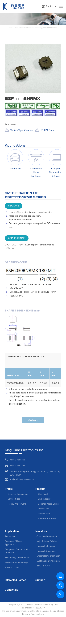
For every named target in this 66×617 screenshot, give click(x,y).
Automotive (10, 536)
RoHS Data (47, 130)
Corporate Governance (47, 536)
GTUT (22, 605)
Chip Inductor (44, 499)
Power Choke (44, 513)
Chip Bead (43, 494)
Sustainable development (48, 561)
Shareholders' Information (48, 556)
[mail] (60, 576)
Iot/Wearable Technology (33, 28)
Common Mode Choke (48, 504)
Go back (33, 420)
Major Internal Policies (47, 541)
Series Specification (21, 130)
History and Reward (17, 504)
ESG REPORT (43, 565)
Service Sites (14, 499)
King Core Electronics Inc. (25, 450)
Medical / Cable (12, 567)
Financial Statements (46, 551)
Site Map (29, 605)
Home (11, 28)
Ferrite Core (43, 508)
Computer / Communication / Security (17, 551)
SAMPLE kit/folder (47, 518)
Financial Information (46, 546)
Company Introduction (18, 494)
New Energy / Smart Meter (17, 557)
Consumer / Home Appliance (13, 543)
